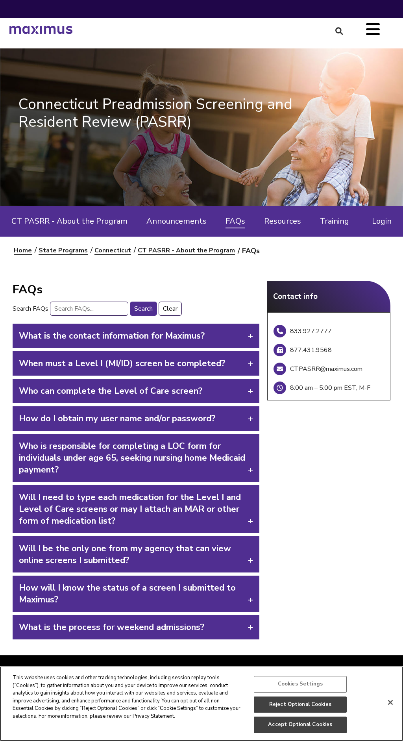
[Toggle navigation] (373, 30)
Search (143, 308)
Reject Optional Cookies (300, 704)
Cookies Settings (300, 683)
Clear (170, 308)
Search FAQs (30, 308)
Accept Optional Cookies (300, 724)
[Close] (390, 702)
